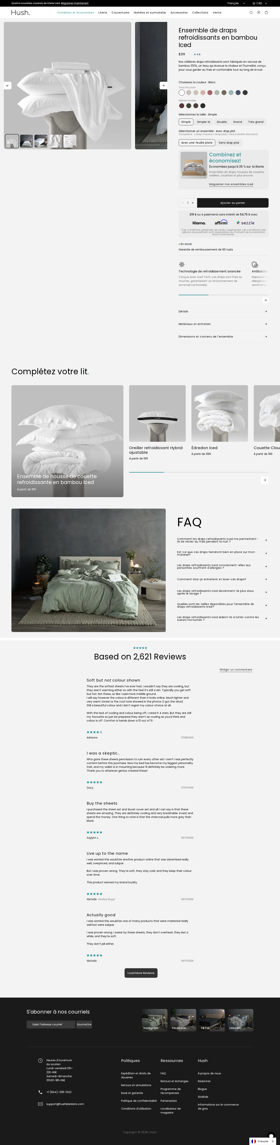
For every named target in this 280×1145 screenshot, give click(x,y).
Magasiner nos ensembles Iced (231, 184)
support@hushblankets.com (65, 1104)
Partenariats (169, 1101)
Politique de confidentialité (139, 1101)
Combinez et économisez (75, 12)
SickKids (203, 1097)
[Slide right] (163, 85)
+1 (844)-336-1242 (58, 1092)
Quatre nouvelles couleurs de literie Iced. (50, 3)
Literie (102, 12)
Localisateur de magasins (171, 1111)
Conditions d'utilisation (136, 1109)
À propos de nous (209, 1073)
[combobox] (262, 1141)
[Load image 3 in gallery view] (41, 141)
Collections (200, 12)
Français (263, 1141)
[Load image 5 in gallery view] (70, 141)
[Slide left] (7, 85)
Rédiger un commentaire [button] (236, 669)
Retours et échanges (174, 1081)
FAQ (163, 1073)
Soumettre (84, 1024)
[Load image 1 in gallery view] (12, 141)
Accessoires (179, 12)
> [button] (141, 973)
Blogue (202, 1089)
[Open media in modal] (67, 85)
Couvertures (120, 12)
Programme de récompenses (171, 1091)
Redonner (204, 1081)
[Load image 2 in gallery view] (26, 141)
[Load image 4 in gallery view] (55, 141)
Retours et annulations (136, 1085)
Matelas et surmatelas (150, 12)
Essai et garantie (132, 1093)
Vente (217, 12)
